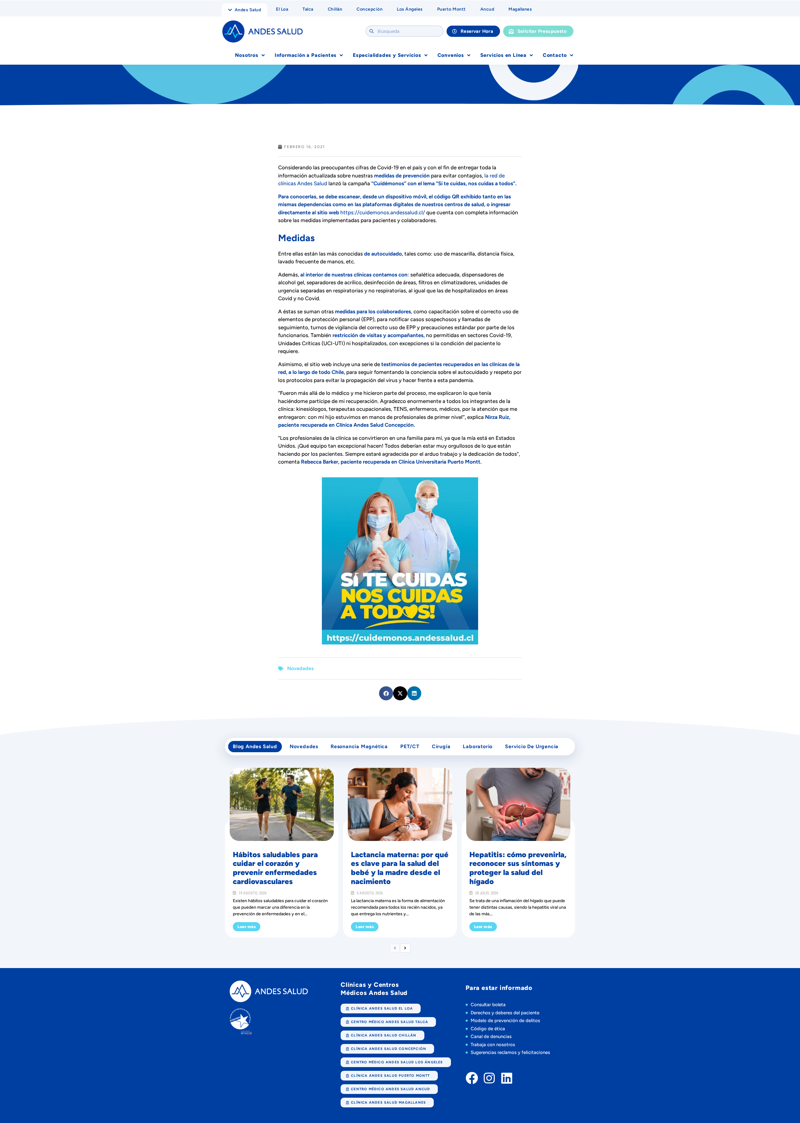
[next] (405, 948)
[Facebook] (472, 1078)
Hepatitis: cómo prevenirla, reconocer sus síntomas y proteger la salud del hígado (518, 868)
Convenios (451, 55)
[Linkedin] (507, 1078)
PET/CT (409, 746)
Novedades (300, 668)
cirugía (441, 746)
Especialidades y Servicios (387, 55)
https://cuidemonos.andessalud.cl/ (383, 212)
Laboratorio (477, 746)
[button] (386, 693)
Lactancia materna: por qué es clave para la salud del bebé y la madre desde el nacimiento (399, 868)
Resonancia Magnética (359, 746)
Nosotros (246, 55)
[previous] (395, 948)
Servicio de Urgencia (531, 746)
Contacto (555, 55)
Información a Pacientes (306, 55)
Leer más (247, 926)
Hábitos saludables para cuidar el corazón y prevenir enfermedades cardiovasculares (275, 868)
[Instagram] (489, 1078)
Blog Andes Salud (255, 746)
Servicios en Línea (503, 55)
